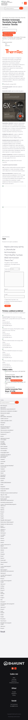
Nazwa (6, 289)
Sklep (14, 677)
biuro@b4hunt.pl (14, 706)
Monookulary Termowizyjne (8, 17)
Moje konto (14, 681)
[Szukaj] (21, 8)
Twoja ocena (7, 269)
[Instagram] (13, 668)
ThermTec (23, 17)
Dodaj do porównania (7, 42)
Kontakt (14, 691)
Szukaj (2, 400)
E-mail (6, 294)
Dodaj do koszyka (9, 32)
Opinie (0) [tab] (7, 45)
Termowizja (17, 17)
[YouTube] (15, 668)
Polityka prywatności (14, 682)
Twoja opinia (7, 271)
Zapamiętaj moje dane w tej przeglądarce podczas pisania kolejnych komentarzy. (13, 301)
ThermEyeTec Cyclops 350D (15, 38)
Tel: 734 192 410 (14, 704)
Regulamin (14, 693)
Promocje (14, 679)
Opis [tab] (6, 43)
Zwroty (14, 695)
